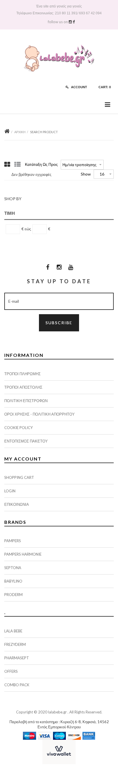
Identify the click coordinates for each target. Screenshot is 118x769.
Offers (11, 671)
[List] (17, 164)
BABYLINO (13, 581)
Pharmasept (16, 658)
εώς (28, 229)
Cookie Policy (18, 427)
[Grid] (7, 164)
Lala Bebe (13, 631)
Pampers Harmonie (23, 554)
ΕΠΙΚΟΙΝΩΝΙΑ (16, 504)
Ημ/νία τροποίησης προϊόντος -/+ (79, 164)
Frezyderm (15, 644)
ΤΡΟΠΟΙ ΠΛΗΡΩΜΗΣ (22, 373)
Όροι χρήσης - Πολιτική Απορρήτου (39, 414)
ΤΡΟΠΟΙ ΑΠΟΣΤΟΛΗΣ (23, 387)
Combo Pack (16, 685)
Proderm (13, 594)
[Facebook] (47, 267)
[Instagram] (59, 267)
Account (78, 87)
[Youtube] (70, 267)
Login (9, 491)
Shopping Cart (19, 477)
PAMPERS (12, 540)
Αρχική (19, 132)
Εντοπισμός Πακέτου (26, 441)
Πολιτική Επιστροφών (26, 400)
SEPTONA (12, 567)
